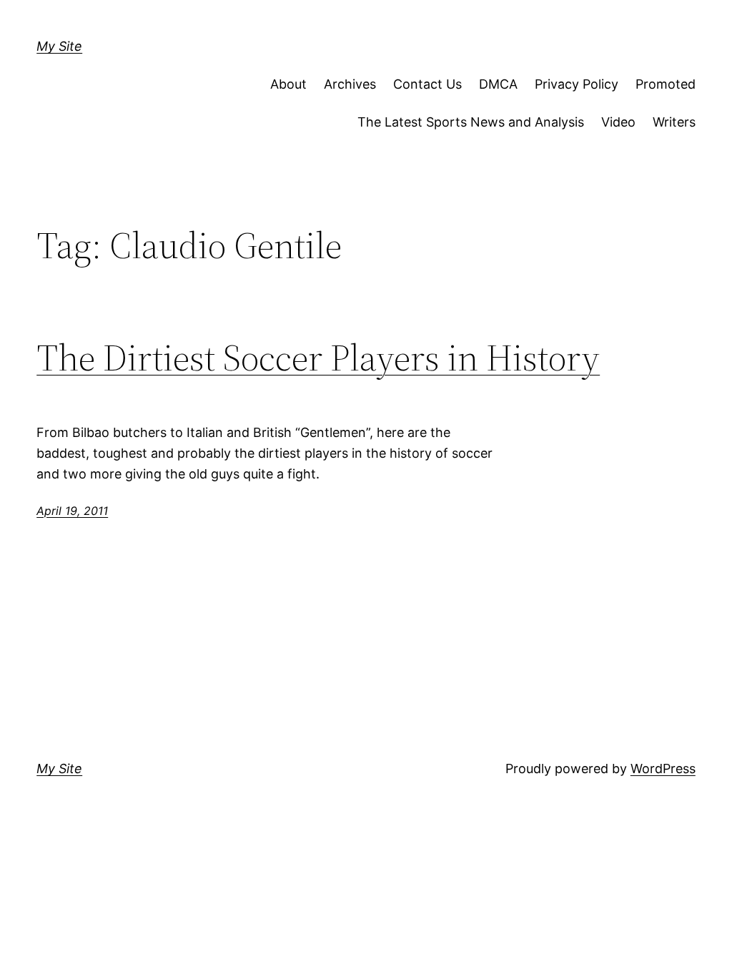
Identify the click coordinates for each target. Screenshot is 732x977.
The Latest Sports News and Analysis (470, 121)
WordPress (663, 768)
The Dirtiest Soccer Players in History (318, 357)
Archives (350, 84)
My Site (59, 46)
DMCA (498, 84)
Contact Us (427, 84)
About (288, 84)
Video (618, 121)
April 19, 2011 (72, 511)
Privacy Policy (576, 84)
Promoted (665, 84)
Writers (674, 121)
